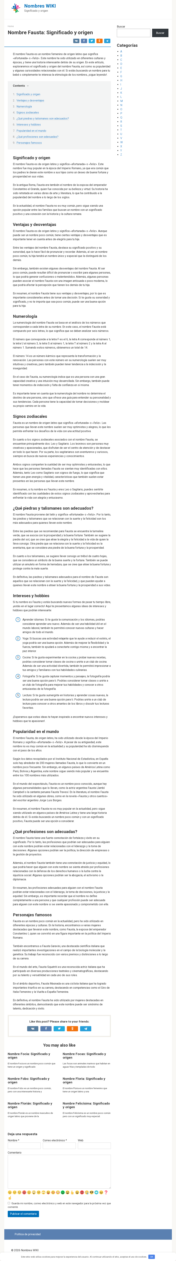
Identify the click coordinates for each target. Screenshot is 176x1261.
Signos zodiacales (27, 112)
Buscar (121, 26)
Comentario (14, 1152)
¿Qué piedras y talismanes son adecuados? (42, 118)
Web (80, 1140)
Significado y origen (28, 94)
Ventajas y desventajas (30, 100)
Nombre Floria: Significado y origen (84, 1080)
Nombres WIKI (40, 6)
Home (11, 26)
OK (151, 1256)
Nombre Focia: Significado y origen (29, 1055)
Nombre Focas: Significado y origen (84, 1055)
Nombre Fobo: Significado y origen (29, 1080)
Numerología (24, 106)
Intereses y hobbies (28, 124)
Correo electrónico (55, 1140)
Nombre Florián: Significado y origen (30, 1105)
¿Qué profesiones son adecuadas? (37, 136)
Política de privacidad (28, 1234)
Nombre (13, 1140)
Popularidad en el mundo (31, 130)
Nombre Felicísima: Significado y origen (86, 1105)
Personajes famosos (29, 142)
